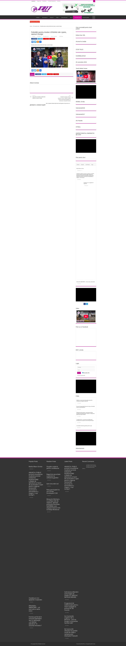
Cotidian (37, 17)
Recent (78, 164)
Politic (57, 17)
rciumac (33, 36)
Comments (88, 164)
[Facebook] (84, 1)
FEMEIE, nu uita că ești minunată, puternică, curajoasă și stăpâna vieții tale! (84, 401)
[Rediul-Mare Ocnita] (77, 167)
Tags (92, 164)
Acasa (32, 17)
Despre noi (39, 1)
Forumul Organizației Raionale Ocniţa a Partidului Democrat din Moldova (85, 407)
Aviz (71, 17)
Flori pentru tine (77, 17)
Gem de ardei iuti (53, 484)
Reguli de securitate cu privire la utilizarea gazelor (53, 476)
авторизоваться (67, 103)
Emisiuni (51, 17)
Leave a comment (54, 36)
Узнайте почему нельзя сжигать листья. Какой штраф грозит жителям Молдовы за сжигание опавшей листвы (64, 98)
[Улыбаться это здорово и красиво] (79, 230)
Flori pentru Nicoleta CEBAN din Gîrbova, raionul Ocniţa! (38, 97)
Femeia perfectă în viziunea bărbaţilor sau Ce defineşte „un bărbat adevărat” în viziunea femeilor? (35, 621)
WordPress (83, 643)
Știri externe (44, 17)
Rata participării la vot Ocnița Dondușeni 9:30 (53, 491)
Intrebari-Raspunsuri (52, 1)
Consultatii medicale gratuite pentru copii (84, 425)
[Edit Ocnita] (42, 8)
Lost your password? (81, 375)
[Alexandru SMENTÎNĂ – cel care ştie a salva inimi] (77, 280)
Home (31, 26)
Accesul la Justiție (86, 17)
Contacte (58, 1)
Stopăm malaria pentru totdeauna (53, 467)
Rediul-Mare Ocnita (80, 168)
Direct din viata (64, 17)
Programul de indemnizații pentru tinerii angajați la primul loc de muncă (71, 606)
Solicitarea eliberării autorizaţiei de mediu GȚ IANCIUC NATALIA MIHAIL (71, 594)
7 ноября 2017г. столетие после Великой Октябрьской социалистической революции (85, 420)
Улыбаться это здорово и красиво (89, 183)
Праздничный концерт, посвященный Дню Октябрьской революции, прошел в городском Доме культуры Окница (85, 413)
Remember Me (86, 372)
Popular (82, 164)
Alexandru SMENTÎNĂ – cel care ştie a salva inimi (85, 281)
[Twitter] (85, 1)
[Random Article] (93, 17)
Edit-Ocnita (93, 643)
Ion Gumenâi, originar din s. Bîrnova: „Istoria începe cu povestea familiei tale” (71, 619)
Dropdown (44, 1)
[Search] (94, 1)
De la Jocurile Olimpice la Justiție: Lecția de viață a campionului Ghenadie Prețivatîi (71, 632)
